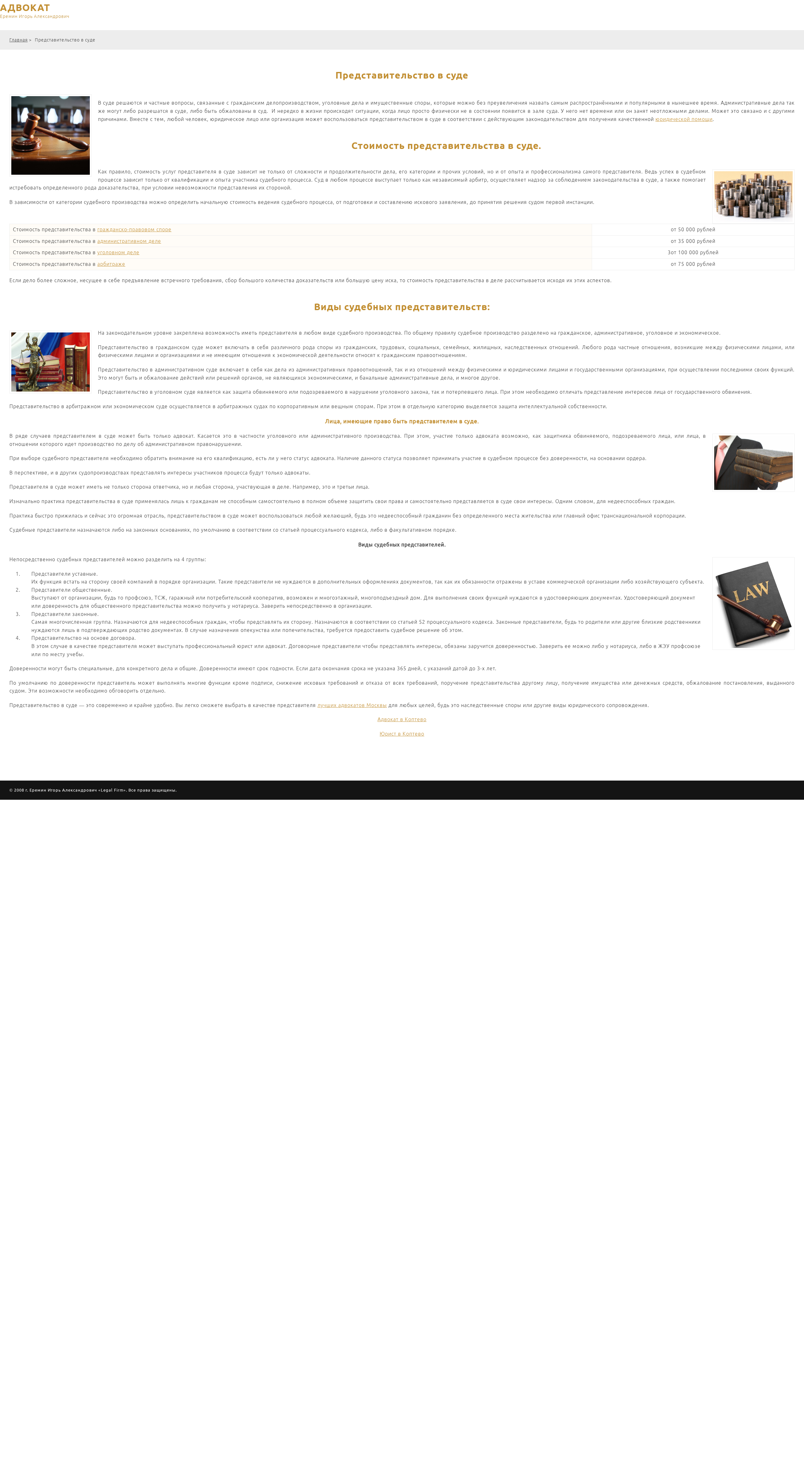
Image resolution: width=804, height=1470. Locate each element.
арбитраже (111, 264)
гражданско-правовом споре (134, 229)
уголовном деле (118, 252)
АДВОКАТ (34, 11)
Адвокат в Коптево (402, 719)
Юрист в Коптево (402, 734)
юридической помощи (684, 119)
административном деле (129, 241)
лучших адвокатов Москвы (352, 705)
